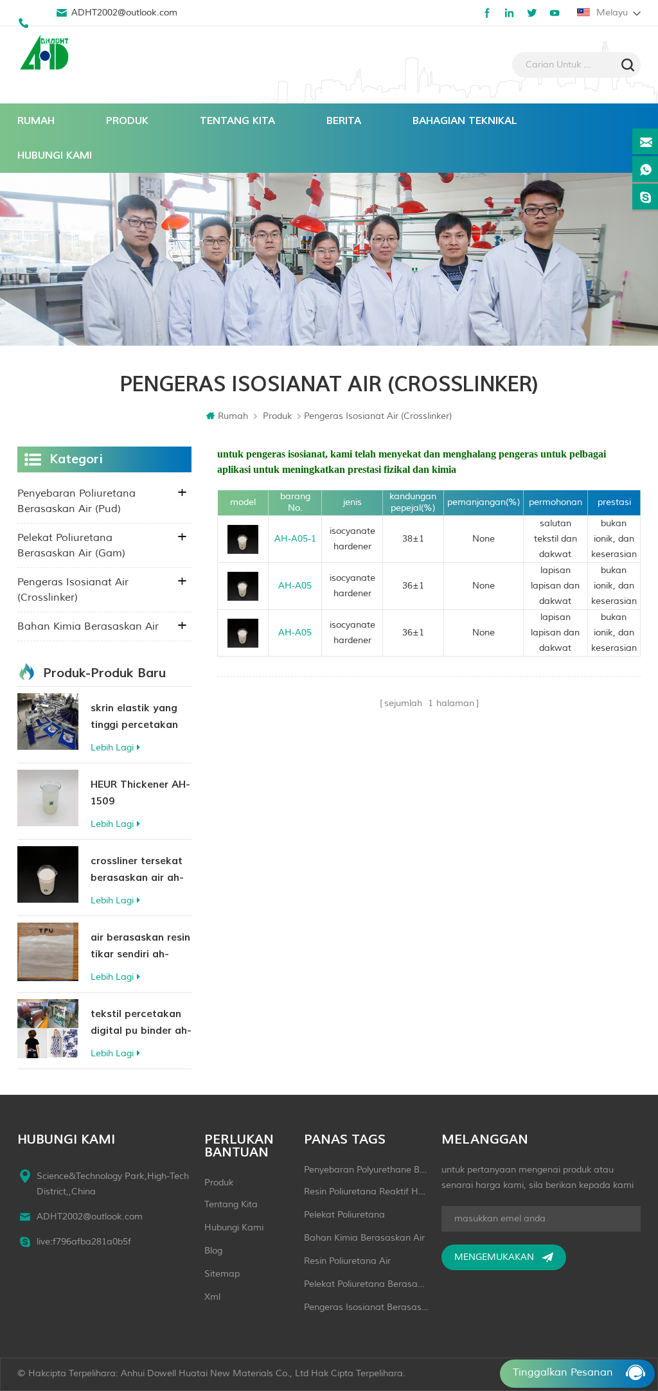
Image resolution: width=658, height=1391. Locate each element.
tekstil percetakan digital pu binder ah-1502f (141, 1023)
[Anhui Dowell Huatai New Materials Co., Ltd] (46, 54)
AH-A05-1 (295, 538)
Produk (127, 120)
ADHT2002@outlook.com (124, 12)
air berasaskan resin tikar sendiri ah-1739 (140, 946)
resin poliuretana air (347, 1260)
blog (213, 1250)
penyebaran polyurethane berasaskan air (366, 1169)
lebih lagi (112, 747)
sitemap (222, 1273)
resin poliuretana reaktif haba (366, 1191)
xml (212, 1296)
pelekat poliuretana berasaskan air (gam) (71, 545)
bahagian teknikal (465, 120)
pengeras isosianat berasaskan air (366, 1307)
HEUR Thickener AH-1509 (140, 793)
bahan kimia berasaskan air (88, 626)
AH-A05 (295, 585)
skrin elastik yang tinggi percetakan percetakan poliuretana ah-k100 (141, 717)
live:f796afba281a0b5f (84, 1241)
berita (343, 120)
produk (218, 1182)
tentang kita (237, 120)
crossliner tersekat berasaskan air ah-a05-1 (137, 870)
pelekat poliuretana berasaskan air (366, 1284)
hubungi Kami (54, 155)
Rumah (36, 120)
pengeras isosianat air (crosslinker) (73, 590)
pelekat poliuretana (344, 1214)
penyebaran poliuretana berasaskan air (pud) (76, 501)
